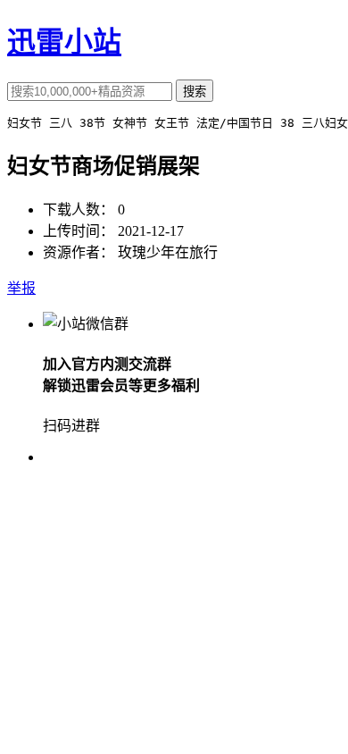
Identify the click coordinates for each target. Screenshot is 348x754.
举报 (21, 288)
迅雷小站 (64, 42)
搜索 (194, 91)
